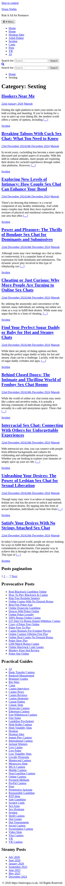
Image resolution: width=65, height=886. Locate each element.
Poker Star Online (19, 653)
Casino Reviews (18, 695)
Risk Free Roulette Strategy (24, 598)
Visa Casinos (16, 835)
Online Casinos (17, 776)
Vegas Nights (9, 9)
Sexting (13, 41)
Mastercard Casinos (20, 760)
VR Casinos (16, 841)
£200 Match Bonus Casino (24, 643)
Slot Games (15, 819)
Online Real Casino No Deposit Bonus (31, 637)
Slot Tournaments (19, 822)
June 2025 (14, 870)
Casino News (16, 691)
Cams (12, 44)
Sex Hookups (16, 809)
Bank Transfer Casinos (22, 672)
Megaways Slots (18, 763)
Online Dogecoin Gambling (24, 608)
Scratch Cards (17, 802)
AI (10, 54)
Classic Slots (16, 704)
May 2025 (14, 873)
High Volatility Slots (20, 727)
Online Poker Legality (21, 614)
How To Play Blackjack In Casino (28, 594)
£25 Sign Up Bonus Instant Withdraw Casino (34, 621)
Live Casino (16, 747)
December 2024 (18, 876)
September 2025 (18, 866)
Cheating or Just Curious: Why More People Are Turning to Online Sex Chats (30, 285)
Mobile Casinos (18, 770)
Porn (11, 47)
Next (14, 576)
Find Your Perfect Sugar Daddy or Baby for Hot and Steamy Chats (30, 332)
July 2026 (14, 857)
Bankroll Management (21, 675)
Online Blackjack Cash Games (26, 647)
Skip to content (10, 3)
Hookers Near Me (18, 96)
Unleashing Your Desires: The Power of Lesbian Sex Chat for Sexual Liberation (29, 480)
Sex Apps (14, 806)
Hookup (13, 731)
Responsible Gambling (22, 793)
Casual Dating (17, 701)
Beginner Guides (18, 678)
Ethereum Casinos (19, 711)
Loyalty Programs (19, 757)
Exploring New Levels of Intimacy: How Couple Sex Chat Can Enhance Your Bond (31, 184)
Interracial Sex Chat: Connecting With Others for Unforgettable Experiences (32, 430)
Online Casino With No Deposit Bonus (31, 601)
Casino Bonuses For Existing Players (30, 630)
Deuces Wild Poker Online (24, 611)
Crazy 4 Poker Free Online (24, 624)
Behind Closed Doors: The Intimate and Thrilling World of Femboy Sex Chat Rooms (31, 379)
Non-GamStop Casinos (22, 773)
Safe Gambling (17, 799)
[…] (45, 119)
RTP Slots (14, 796)
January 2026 (16, 863)
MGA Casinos (17, 766)
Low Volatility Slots (20, 753)
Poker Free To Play (20, 627)
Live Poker (15, 750)
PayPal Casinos (17, 783)
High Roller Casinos (20, 724)
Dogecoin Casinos (19, 708)
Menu (10, 21)
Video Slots (15, 832)
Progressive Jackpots (20, 789)
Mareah (28, 103)
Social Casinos (17, 825)
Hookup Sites (16, 34)
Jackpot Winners (18, 744)
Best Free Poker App (20, 604)
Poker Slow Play (18, 640)
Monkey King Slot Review (24, 650)
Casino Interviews (19, 688)
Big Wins (14, 682)
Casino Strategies (18, 698)
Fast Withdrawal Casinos (23, 714)
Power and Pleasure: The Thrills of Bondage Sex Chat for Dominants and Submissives (31, 234)
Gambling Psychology (21, 721)
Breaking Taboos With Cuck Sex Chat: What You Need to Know (31, 136)
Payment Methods (19, 779)
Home (12, 31)
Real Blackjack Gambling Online (28, 591)
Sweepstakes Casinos (21, 828)
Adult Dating (16, 37)
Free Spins (15, 717)
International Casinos (21, 740)
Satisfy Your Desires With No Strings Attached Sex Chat (28, 525)
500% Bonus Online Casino (25, 617)
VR (11, 51)
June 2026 (14, 860)
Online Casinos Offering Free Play (28, 634)
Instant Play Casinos (20, 737)
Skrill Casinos (17, 815)
